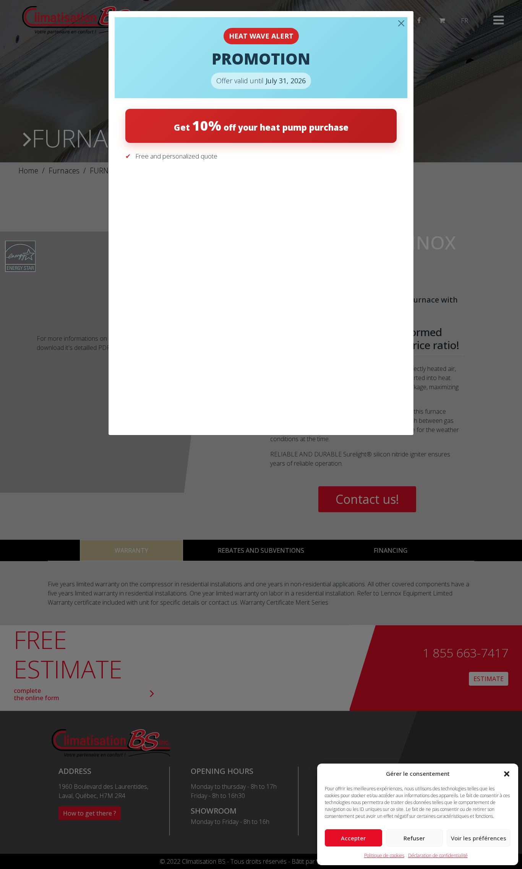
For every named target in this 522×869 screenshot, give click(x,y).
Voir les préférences (478, 838)
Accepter (353, 838)
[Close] (401, 23)
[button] (507, 773)
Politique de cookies (384, 855)
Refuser (414, 838)
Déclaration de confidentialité (438, 855)
